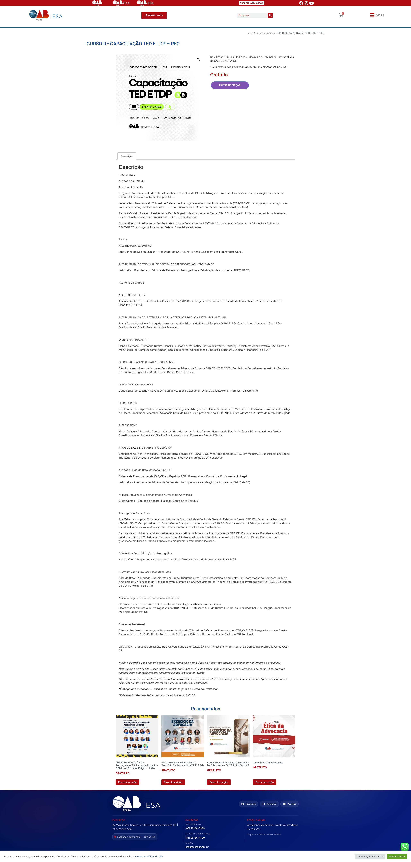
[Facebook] (301, 3)
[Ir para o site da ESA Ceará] (136, 804)
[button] (377, 15)
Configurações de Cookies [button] (370, 856)
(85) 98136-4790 (195, 837)
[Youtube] (311, 3)
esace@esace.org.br (197, 846)
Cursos (259, 33)
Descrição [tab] (127, 156)
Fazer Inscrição (230, 85)
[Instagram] (306, 3)
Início (250, 33)
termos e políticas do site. (149, 856)
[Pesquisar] (270, 15)
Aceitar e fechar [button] (397, 856)
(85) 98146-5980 (195, 828)
